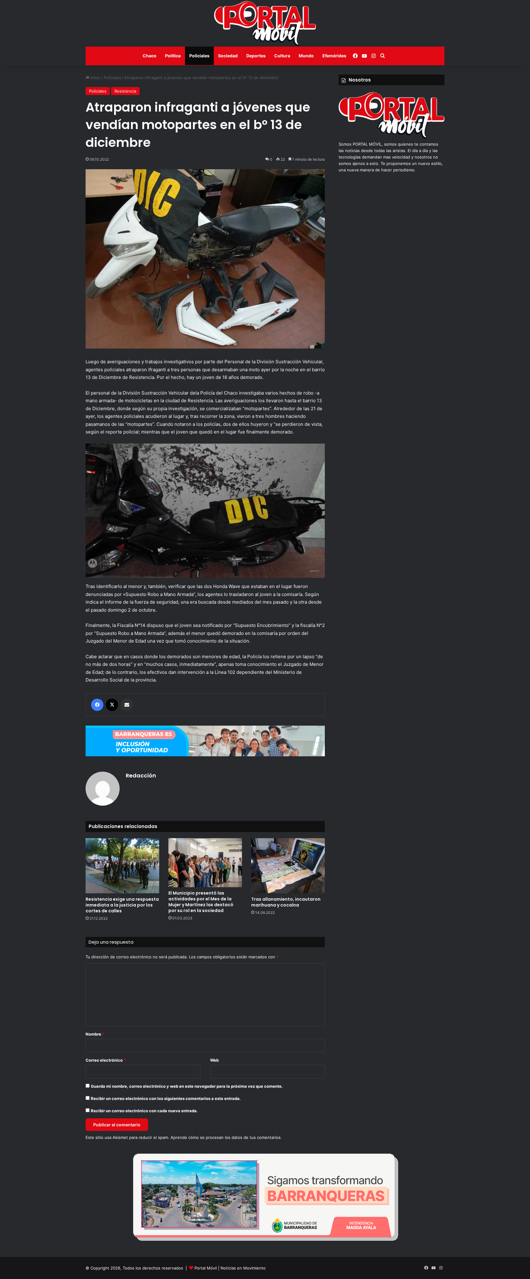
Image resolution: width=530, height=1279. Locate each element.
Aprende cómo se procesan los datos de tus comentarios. (226, 1137)
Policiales (199, 55)
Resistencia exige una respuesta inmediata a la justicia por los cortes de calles (122, 905)
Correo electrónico (106, 1060)
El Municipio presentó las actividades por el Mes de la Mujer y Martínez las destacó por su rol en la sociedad (200, 902)
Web (214, 1060)
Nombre (95, 1034)
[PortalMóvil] (391, 137)
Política (173, 55)
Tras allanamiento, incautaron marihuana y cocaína (286, 902)
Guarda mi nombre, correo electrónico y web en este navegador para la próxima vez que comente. (187, 1086)
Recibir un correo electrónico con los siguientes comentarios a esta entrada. (166, 1098)
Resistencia (125, 91)
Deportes (256, 55)
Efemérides (334, 55)
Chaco (149, 55)
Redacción (141, 775)
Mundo (306, 55)
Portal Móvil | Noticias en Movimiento (230, 1268)
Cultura (282, 55)
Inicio (94, 77)
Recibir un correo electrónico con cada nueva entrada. (144, 1110)
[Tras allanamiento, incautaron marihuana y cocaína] (288, 865)
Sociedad (228, 55)
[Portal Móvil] (265, 23)
